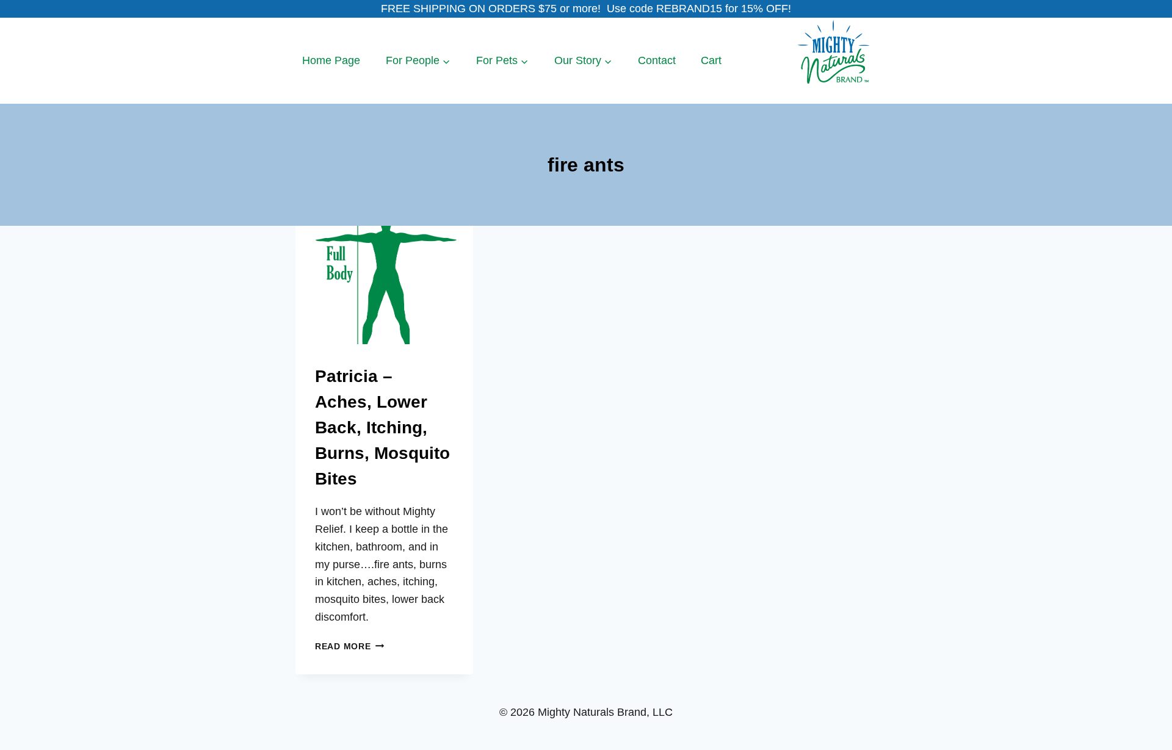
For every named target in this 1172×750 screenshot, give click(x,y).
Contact (657, 60)
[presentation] (384, 285)
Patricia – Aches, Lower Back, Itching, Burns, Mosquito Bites (382, 427)
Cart (711, 60)
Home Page (331, 60)
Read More (349, 646)
